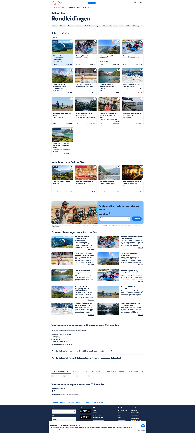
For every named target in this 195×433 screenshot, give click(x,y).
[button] (62, 52)
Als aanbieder (134, 410)
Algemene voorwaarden (98, 420)
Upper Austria (70, 402)
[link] (62, 52)
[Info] (58, 37)
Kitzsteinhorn (56, 336)
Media (119, 417)
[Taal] (135, 2)
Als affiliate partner (135, 415)
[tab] (61, 371)
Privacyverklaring (55, 226)
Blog (119, 415)
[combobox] (72, 3)
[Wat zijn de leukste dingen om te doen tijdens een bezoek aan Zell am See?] (142, 351)
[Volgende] (143, 179)
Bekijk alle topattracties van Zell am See (62, 344)
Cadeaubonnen (121, 420)
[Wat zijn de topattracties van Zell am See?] (142, 330)
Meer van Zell (56, 339)
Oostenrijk (62, 402)
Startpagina (54, 402)
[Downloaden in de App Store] (85, 417)
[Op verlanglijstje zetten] (71, 41)
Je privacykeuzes (97, 417)
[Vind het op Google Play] (85, 411)
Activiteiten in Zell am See (83, 402)
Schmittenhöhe (57, 337)
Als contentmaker (135, 412)
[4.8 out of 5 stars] (56, 395)
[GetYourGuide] (53, 3)
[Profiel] (141, 2)
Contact (95, 410)
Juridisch (95, 412)
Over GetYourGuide (122, 410)
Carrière (120, 412)
